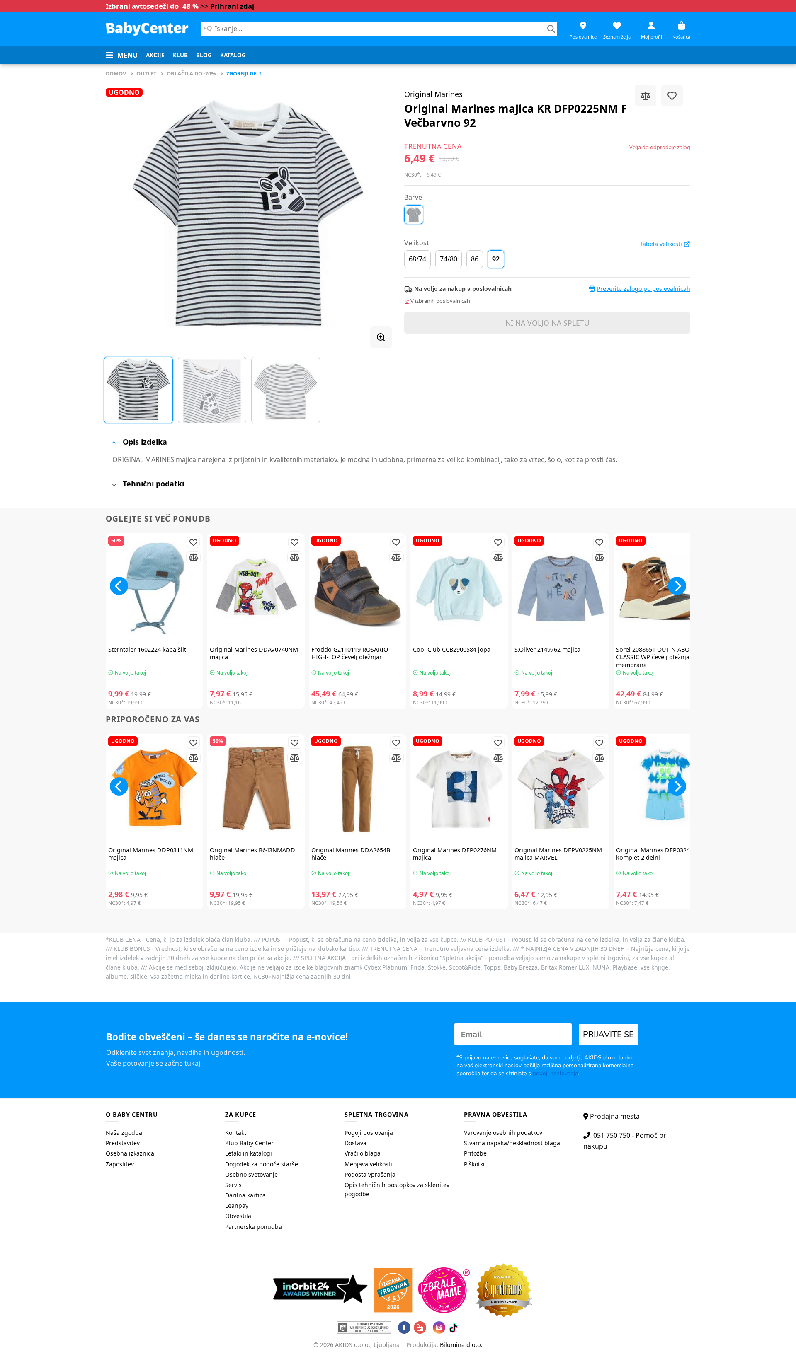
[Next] (375, 213)
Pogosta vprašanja (370, 1174)
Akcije (155, 55)
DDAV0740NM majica (254, 653)
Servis (233, 1185)
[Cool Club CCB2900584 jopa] (459, 588)
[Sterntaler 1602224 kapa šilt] (154, 588)
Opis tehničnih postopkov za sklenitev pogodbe (397, 1189)
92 (496, 259)
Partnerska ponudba (253, 1227)
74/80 (448, 259)
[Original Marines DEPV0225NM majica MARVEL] (560, 789)
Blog (204, 55)
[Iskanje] (551, 29)
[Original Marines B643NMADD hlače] (256, 789)
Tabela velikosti (661, 244)
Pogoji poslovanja (369, 1133)
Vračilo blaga (363, 1153)
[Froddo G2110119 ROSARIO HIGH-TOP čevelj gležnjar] (357, 588)
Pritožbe (475, 1153)
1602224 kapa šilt (147, 649)
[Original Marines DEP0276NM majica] (459, 789)
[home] (147, 28)
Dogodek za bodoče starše (261, 1164)
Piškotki (474, 1164)
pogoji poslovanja (555, 1073)
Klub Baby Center (249, 1143)
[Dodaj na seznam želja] (672, 95)
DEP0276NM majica (455, 854)
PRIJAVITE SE (608, 1034)
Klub (180, 55)
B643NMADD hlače (252, 854)
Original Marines (433, 94)
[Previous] (121, 213)
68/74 (417, 259)
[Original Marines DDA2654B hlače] (357, 789)
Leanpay (236, 1205)
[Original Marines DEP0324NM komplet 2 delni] (662, 789)
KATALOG (233, 55)
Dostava (355, 1143)
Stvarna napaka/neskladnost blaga (512, 1143)
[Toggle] (114, 442)
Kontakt (235, 1133)
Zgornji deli (243, 73)
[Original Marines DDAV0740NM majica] (256, 588)
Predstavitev (123, 1143)
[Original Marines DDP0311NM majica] (154, 789)
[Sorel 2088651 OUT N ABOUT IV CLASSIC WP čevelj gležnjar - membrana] (662, 588)
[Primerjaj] (645, 95)
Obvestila (238, 1216)
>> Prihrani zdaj (227, 6)
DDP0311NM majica (150, 854)
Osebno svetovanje (251, 1174)
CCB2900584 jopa (451, 649)
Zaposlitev (120, 1164)
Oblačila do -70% (191, 73)
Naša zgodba (124, 1133)
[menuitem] (155, 55)
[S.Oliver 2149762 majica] (560, 588)
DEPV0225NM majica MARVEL (558, 854)
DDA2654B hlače (350, 854)
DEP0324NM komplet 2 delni (658, 854)
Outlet (146, 73)
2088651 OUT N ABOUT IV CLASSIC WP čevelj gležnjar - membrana (660, 657)
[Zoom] (381, 337)
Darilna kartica (245, 1195)
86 (474, 259)
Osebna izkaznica (130, 1153)
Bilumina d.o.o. (461, 1345)
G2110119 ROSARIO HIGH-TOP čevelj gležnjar (349, 653)
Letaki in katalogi (248, 1153)
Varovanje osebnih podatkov (503, 1133)
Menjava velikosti (368, 1164)
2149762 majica (547, 649)
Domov (116, 73)
